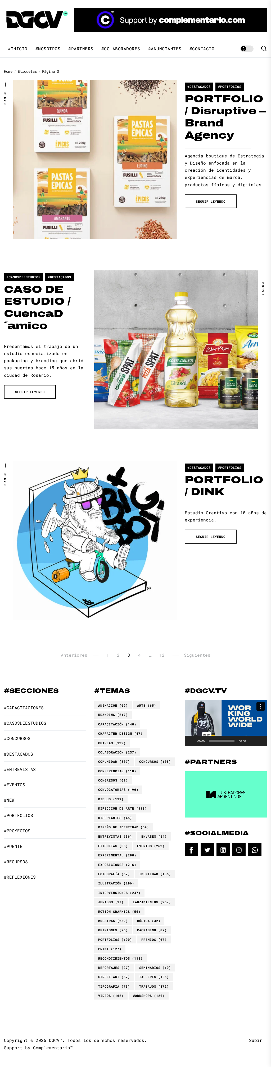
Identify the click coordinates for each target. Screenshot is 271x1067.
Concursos (155, 761)
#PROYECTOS (17, 830)
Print (109, 949)
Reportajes (114, 967)
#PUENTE (13, 846)
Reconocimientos (120, 958)
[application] (226, 723)
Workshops (149, 995)
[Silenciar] (251, 741)
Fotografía (114, 874)
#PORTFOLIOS (229, 86)
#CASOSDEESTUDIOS (23, 277)
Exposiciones (117, 864)
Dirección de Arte (122, 808)
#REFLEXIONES (20, 877)
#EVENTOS (14, 784)
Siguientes (197, 655)
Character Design (120, 733)
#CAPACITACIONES (24, 707)
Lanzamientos (152, 902)
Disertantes (115, 818)
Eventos (151, 846)
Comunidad (114, 761)
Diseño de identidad (123, 827)
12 (162, 655)
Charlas (112, 743)
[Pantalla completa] (260, 741)
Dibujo (111, 799)
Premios (154, 939)
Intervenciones (119, 893)
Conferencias (117, 771)
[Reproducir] (191, 741)
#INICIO (18, 49)
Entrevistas (115, 836)
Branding (113, 714)
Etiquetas (113, 846)
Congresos (113, 780)
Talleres (154, 977)
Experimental (117, 855)
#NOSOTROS (48, 49)
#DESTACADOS (199, 86)
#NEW (9, 800)
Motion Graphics (119, 911)
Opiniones (113, 930)
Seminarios (155, 967)
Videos (111, 995)
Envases (154, 836)
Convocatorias (118, 789)
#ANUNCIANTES (165, 49)
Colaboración (117, 752)
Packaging (152, 930)
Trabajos (154, 986)
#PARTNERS (80, 49)
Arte (146, 705)
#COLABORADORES (120, 49)
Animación (113, 705)
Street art (114, 977)
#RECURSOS (16, 861)
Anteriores (74, 655)
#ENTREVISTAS (20, 769)
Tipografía (114, 986)
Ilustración (116, 883)
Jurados (111, 902)
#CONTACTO (202, 49)
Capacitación (117, 724)
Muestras (113, 921)
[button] (225, 723)
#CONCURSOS (17, 738)
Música (148, 921)
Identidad (155, 874)
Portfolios (115, 939)
